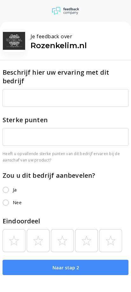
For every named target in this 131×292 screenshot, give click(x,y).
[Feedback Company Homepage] (65, 11)
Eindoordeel (21, 221)
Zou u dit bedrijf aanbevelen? (49, 175)
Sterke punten (25, 120)
